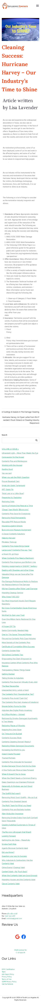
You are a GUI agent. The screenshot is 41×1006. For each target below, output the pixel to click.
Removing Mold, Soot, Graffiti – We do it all (19, 797)
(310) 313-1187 (10, 916)
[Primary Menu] (37, 5)
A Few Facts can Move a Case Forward (18, 770)
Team (4, 972)
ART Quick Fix (7, 489)
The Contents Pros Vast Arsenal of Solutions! (20, 702)
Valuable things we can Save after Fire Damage (17, 576)
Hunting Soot (7, 469)
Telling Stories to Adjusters (13, 678)
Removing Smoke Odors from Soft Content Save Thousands (20, 819)
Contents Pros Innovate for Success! (17, 762)
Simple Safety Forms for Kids (14, 706)
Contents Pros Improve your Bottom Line (19, 562)
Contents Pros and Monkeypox (14, 461)
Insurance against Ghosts (12, 526)
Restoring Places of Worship (13, 726)
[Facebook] (23, 936)
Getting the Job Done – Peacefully (16, 840)
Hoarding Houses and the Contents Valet (18, 880)
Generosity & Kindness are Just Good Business (17, 787)
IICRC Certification (8, 969)
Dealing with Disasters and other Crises (18, 570)
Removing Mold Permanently (14, 518)
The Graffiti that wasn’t (11, 793)
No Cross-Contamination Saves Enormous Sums (19, 609)
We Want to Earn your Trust (13, 615)
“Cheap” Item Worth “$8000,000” (15, 510)
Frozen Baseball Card (10, 481)
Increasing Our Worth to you (13, 750)
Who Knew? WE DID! (10, 597)
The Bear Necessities (10, 686)
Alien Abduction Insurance (12, 814)
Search (4, 435)
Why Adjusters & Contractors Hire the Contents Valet (17, 862)
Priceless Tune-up (9, 542)
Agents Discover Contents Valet (15, 848)
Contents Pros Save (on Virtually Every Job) (19, 682)
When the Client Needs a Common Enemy (19, 778)
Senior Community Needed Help (15, 630)
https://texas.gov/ (16, 315)
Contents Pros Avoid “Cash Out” (15, 698)
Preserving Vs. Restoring (11, 498)
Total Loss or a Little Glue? (13, 493)
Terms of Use (6, 979)
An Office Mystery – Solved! (13, 714)
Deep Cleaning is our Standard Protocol (18, 782)
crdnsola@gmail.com (14, 918)
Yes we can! (7, 473)
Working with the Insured (12, 465)
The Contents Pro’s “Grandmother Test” (18, 694)
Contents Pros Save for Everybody (16, 514)
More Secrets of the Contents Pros (16, 643)
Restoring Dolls (8, 502)
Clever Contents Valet (11, 884)
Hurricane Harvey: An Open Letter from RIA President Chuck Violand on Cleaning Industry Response (20, 420)
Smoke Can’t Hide (9, 844)
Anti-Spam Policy (8, 974)
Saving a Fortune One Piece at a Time (17, 506)
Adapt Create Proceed (11, 754)
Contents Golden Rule (11, 651)
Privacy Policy (7, 977)
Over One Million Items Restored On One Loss (18, 621)
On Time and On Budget (12, 734)
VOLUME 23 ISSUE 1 (10, 449)
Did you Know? (8, 852)
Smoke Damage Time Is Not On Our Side (19, 766)
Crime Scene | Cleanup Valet (13, 868)
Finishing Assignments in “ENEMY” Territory (19, 566)
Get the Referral (7, 984)
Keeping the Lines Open (12, 730)
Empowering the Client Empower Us (16, 659)
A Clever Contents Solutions (13, 534)
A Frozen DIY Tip (9, 626)
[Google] (17, 936)
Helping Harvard (8, 538)
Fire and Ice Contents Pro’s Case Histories (19, 639)
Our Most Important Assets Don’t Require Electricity (19, 602)
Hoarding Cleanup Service (12, 593)
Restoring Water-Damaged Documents (18, 746)
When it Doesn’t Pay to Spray (14, 774)
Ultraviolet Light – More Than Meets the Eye (20, 453)
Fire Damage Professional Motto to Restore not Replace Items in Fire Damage (20, 583)
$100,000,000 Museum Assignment (16, 530)
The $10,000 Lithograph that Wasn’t (16, 832)
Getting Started (8, 674)
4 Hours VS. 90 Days (10, 554)
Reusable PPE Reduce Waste (14, 522)
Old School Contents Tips (12, 655)
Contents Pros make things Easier (15, 546)
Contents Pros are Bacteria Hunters (16, 810)
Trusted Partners (8, 758)
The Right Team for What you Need (16, 805)
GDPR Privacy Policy (9, 982)
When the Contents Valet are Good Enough (19, 876)
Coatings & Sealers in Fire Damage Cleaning (20, 401)
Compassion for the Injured (13, 457)
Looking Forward (9, 836)
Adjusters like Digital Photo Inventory (17, 710)
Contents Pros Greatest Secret (14, 801)
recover (6, 162)
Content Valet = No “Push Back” (14, 872)
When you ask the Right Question (15, 477)
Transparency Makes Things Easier (16, 670)
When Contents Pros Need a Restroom (18, 558)
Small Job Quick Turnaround (13, 485)
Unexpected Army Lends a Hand (15, 690)
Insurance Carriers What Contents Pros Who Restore (20, 664)
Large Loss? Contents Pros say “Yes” (17, 550)
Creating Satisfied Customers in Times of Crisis (18, 826)
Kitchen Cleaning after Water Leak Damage (19, 589)
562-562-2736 (12, 913)
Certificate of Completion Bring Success (18, 647)
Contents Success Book (11, 738)
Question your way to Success (14, 856)
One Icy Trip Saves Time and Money (16, 634)
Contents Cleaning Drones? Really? (16, 742)
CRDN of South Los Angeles (26, 997)
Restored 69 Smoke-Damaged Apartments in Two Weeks (20, 720)
